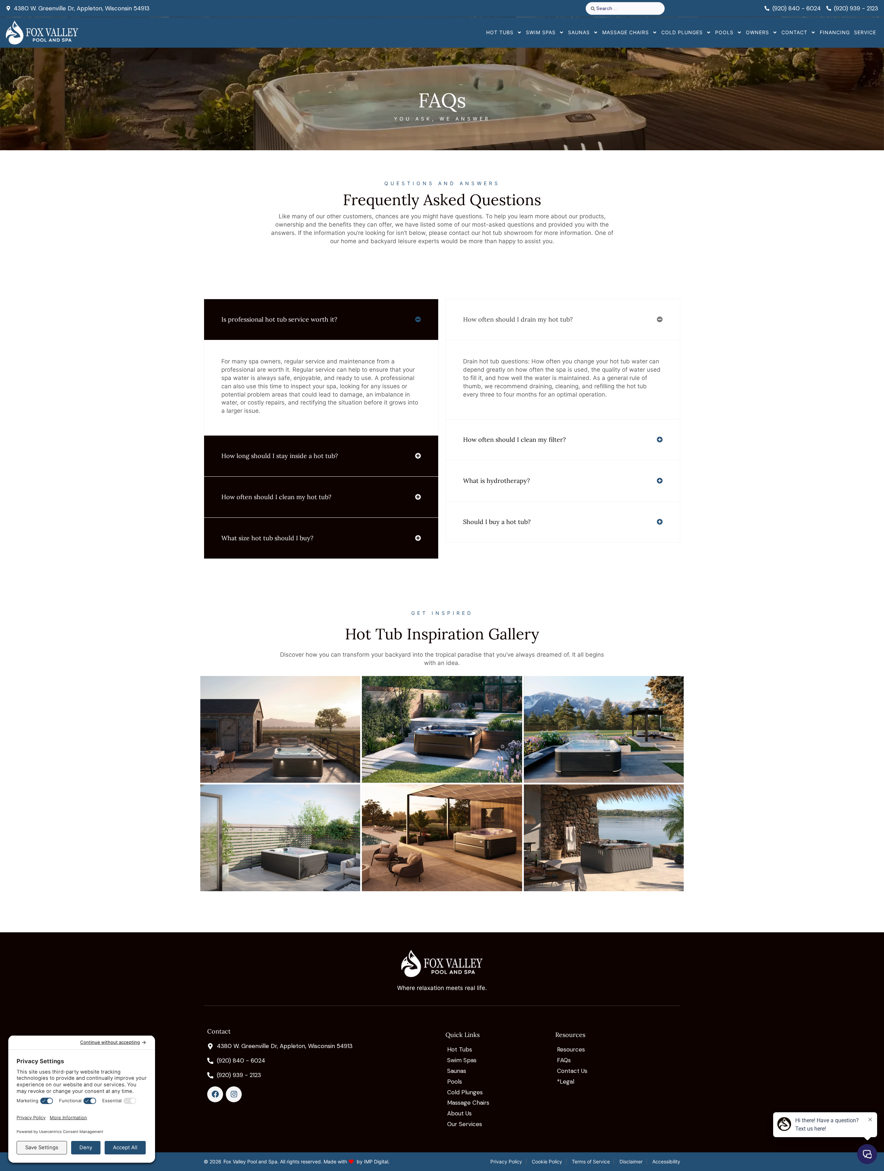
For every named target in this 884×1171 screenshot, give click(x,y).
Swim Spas (541, 32)
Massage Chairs (625, 32)
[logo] (42, 32)
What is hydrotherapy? (496, 481)
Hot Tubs (499, 32)
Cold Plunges (682, 32)
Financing (835, 32)
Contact (794, 32)
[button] (321, 319)
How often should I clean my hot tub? (276, 497)
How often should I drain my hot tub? (518, 319)
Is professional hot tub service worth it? (279, 319)
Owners (757, 32)
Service (865, 32)
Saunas (579, 32)
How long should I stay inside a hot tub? (279, 456)
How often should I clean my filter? (514, 440)
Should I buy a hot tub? (497, 522)
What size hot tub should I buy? (267, 538)
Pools (724, 32)
